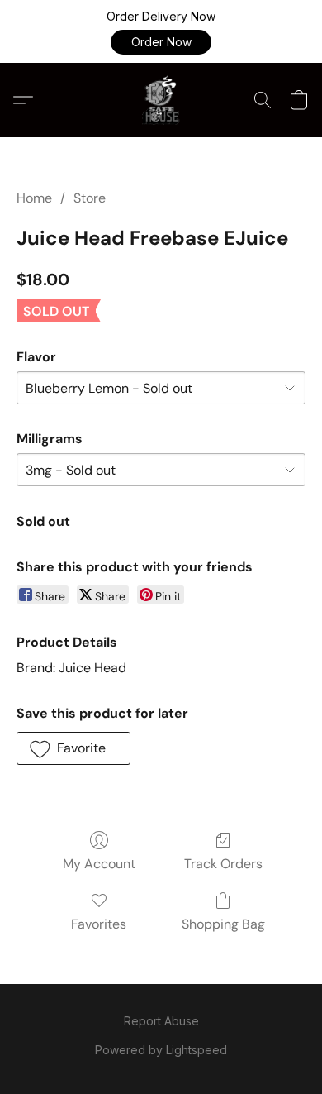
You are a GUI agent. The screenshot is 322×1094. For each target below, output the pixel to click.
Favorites (98, 924)
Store (89, 198)
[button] (161, 42)
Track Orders (223, 863)
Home (34, 198)
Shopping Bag (223, 924)
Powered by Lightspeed (161, 1050)
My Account (99, 863)
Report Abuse (161, 1021)
